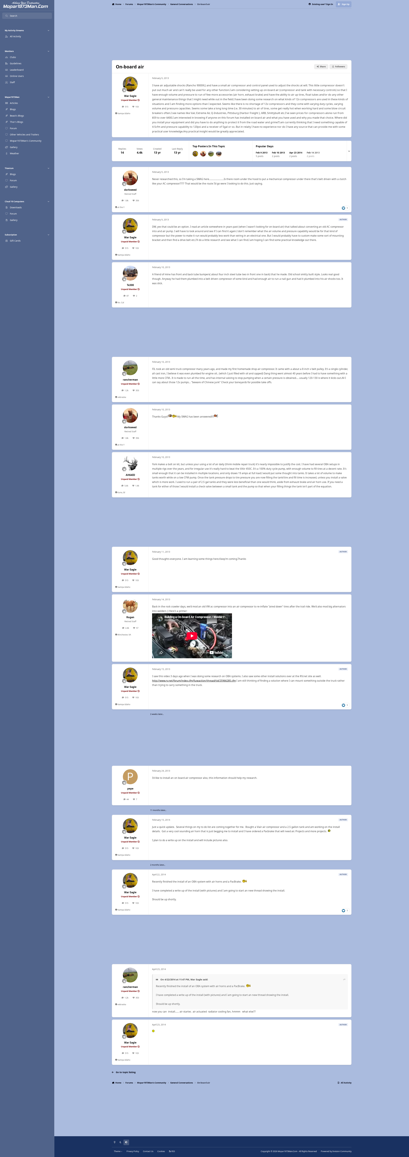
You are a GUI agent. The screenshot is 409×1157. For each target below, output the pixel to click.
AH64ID (130, 475)
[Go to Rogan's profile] (130, 605)
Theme (117, 1151)
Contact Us (148, 1151)
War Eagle (130, 96)
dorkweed (130, 190)
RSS (173, 1151)
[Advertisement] (232, 34)
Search (13, 15)
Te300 (130, 285)
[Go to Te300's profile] (219, 153)
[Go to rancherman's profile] (211, 153)
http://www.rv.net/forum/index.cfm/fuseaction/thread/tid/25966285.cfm (194, 680)
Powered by (336, 1151)
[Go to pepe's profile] (130, 776)
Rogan (130, 617)
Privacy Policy (133, 1151)
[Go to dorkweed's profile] (203, 153)
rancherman (130, 379)
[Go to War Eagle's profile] (130, 84)
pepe (130, 788)
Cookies (161, 1151)
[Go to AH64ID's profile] (130, 463)
